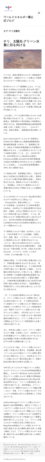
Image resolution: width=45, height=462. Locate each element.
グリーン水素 (32, 447)
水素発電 (37, 451)
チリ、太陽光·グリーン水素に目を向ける (21, 43)
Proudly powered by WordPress (14, 459)
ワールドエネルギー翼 (16, 449)
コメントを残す (29, 453)
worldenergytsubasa (20, 447)
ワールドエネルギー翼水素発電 (18, 451)
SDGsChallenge (25, 445)
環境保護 (6, 453)
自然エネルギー (15, 453)
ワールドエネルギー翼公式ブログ (18, 18)
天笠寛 (31, 451)
